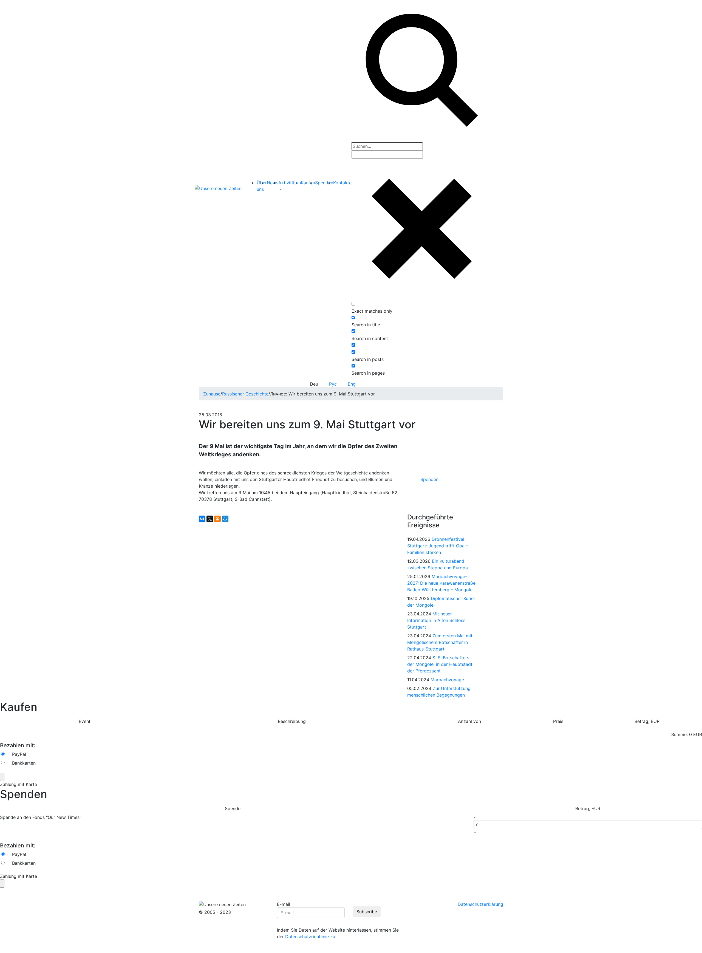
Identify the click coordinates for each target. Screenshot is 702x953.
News (272, 182)
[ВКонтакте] (202, 519)
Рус (333, 384)
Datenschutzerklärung (480, 904)
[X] (209, 519)
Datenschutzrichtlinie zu (310, 936)
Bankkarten (24, 763)
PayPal (19, 754)
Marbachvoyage (447, 679)
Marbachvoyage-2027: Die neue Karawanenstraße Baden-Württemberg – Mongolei (441, 583)
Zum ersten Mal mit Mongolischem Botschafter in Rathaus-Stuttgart (439, 642)
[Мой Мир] (225, 519)
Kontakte (342, 182)
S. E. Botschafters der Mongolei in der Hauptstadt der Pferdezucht (439, 664)
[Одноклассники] (217, 519)
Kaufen (308, 182)
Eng (352, 384)
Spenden (324, 182)
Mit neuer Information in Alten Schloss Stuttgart (436, 620)
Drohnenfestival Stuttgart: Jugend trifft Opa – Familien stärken (437, 545)
